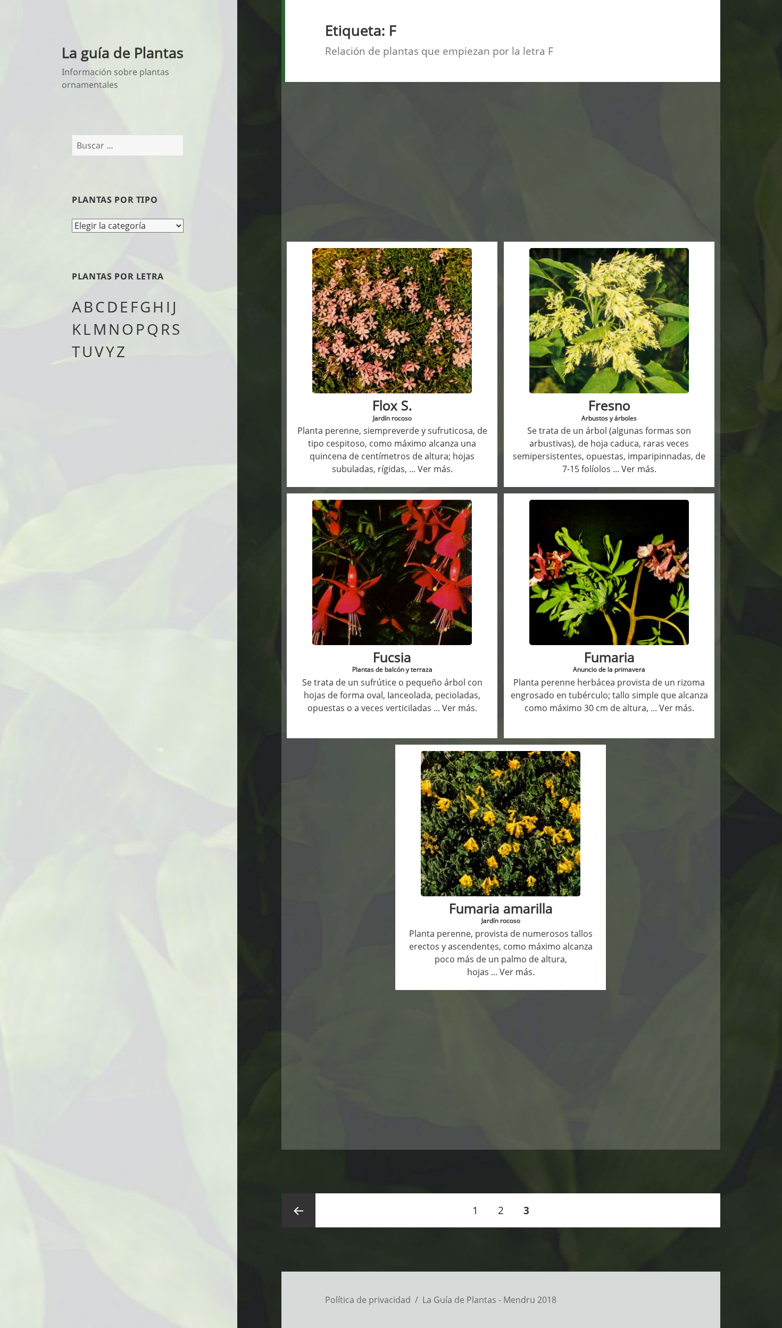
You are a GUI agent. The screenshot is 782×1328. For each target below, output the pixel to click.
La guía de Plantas (123, 52)
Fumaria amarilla (501, 908)
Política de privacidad (368, 1300)
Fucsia (392, 657)
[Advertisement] (500, 158)
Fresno (609, 405)
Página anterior (298, 1210)
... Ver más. (430, 469)
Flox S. (392, 405)
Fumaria (609, 657)
